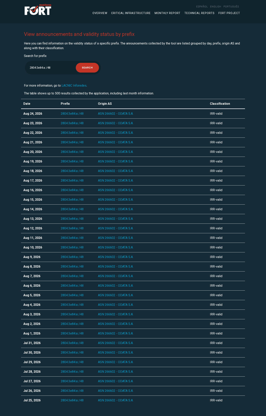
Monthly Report (168, 13)
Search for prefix (35, 56)
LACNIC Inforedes (74, 85)
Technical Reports (199, 13)
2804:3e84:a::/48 (72, 113)
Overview (99, 13)
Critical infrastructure (131, 13)
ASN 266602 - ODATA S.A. (115, 113)
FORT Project (229, 13)
